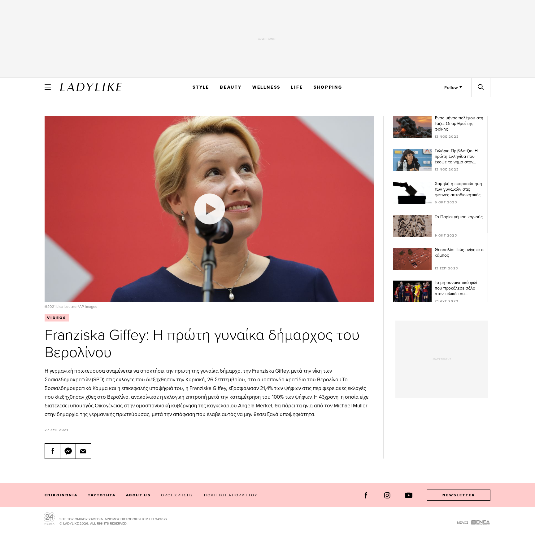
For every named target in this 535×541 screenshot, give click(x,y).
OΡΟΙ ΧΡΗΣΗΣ (177, 495)
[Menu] (48, 87)
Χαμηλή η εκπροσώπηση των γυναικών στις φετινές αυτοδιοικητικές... (459, 189)
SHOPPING (328, 87)
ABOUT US (138, 495)
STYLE (201, 87)
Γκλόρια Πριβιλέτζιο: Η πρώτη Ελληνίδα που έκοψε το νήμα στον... (456, 156)
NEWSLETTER (458, 495)
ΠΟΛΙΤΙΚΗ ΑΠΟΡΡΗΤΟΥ (231, 495)
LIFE (297, 87)
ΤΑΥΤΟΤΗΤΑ (101, 495)
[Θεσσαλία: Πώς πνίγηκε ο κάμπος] (412, 259)
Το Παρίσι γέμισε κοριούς (459, 217)
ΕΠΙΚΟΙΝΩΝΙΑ (61, 495)
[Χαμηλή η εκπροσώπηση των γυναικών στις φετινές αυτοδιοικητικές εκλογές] (412, 193)
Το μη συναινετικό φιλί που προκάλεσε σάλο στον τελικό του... (456, 288)
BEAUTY (231, 87)
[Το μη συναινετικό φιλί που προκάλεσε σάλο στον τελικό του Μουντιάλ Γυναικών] (412, 292)
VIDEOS (56, 318)
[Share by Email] (83, 451)
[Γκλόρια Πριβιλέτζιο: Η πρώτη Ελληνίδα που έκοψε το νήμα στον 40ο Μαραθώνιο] (412, 160)
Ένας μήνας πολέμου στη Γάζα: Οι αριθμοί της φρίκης (459, 123)
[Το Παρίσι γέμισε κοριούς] (412, 226)
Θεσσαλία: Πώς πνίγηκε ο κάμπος (459, 252)
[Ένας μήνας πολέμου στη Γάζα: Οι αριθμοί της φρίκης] (412, 127)
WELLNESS (266, 87)
